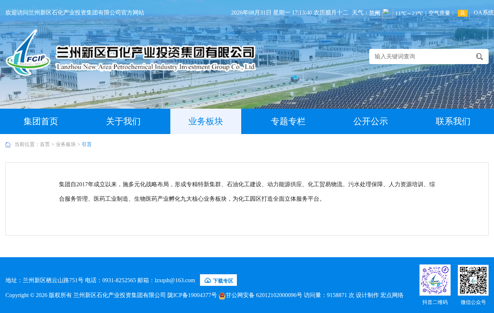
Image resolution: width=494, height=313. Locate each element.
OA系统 (484, 12)
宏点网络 (392, 295)
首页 (45, 144)
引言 (87, 144)
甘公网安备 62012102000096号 (264, 295)
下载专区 (218, 280)
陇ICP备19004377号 (192, 295)
